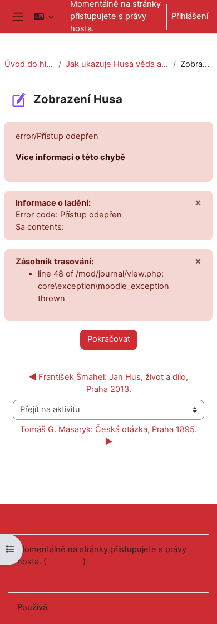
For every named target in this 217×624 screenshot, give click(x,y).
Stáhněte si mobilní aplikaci (68, 576)
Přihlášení (189, 16)
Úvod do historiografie (29, 64)
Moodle (64, 607)
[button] (44, 16)
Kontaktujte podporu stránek (87, 518)
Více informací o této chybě (70, 157)
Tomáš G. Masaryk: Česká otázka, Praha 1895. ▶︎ (109, 435)
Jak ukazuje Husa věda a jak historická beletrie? (117, 64)
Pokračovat (108, 339)
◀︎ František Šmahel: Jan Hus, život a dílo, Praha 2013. (109, 383)
